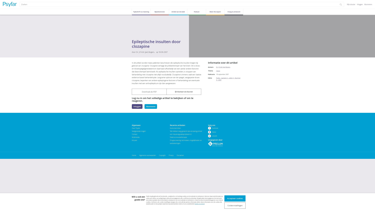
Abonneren (368, 4)
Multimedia (135, 137)
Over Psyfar (136, 128)
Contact (134, 134)
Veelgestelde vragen (139, 131)
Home (134, 155)
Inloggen (360, 4)
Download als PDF (149, 92)
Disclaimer (180, 155)
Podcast (196, 12)
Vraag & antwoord (234, 12)
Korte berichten (175, 128)
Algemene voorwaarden (147, 155)
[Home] (10, 4)
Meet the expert (215, 12)
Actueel (134, 140)
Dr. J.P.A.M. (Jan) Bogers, (145, 52)
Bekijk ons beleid (200, 204)
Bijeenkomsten (160, 12)
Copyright (162, 155)
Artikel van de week (178, 12)
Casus (218, 71)
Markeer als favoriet (185, 92)
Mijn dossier (351, 4)
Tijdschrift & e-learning (141, 12)
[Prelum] (215, 144)
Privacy (171, 155)
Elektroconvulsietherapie (178, 137)
